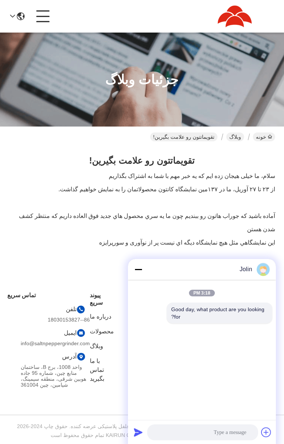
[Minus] (138, 269)
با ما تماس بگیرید (97, 370)
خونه (261, 137)
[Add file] (266, 432)
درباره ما (100, 316)
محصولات (102, 331)
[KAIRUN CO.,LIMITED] (234, 16)
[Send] (138, 432)
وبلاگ (235, 137)
